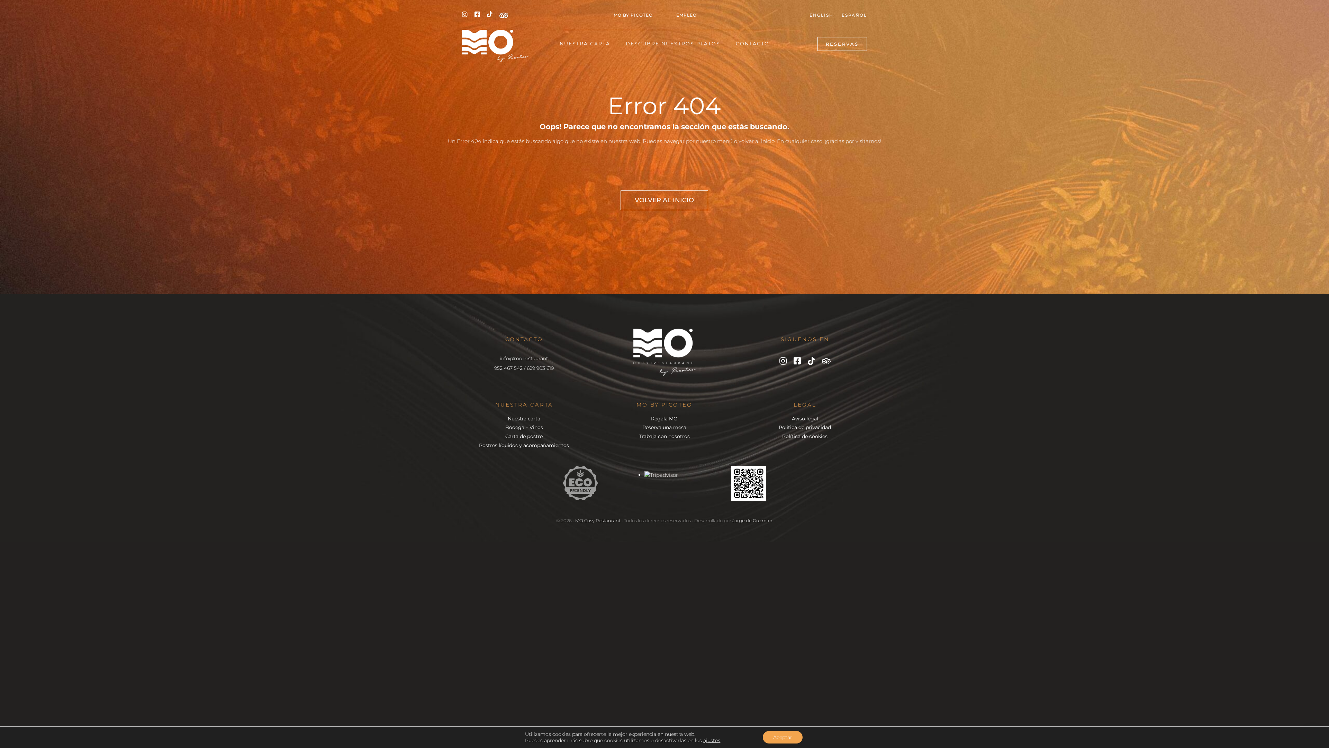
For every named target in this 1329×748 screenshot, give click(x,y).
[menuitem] (821, 15)
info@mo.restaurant (524, 358)
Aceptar (782, 737)
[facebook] (477, 14)
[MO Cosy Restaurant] (495, 32)
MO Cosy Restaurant (598, 520)
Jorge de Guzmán (752, 520)
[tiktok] (489, 14)
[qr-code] (748, 468)
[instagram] (465, 14)
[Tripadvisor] (503, 15)
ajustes (711, 740)
